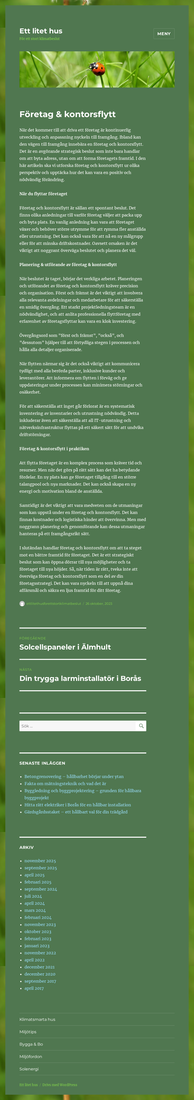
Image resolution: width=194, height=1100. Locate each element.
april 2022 (35, 959)
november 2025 (40, 860)
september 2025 (41, 867)
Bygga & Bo (31, 1044)
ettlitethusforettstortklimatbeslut (54, 603)
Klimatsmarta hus (37, 1019)
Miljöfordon (30, 1056)
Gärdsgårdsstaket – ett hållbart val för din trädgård (76, 811)
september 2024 (41, 889)
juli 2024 (33, 896)
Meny (164, 33)
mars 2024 (35, 910)
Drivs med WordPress (59, 1085)
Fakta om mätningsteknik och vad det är (65, 783)
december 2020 (40, 974)
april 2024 (35, 903)
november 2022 (40, 952)
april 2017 (34, 988)
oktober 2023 (38, 931)
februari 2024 (38, 917)
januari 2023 (37, 945)
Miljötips (27, 1031)
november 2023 (40, 924)
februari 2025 (38, 882)
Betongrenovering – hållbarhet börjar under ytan (74, 776)
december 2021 (40, 966)
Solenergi (29, 1069)
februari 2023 (38, 938)
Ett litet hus (40, 31)
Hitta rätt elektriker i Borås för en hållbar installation (78, 804)
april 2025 (35, 874)
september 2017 (40, 981)
